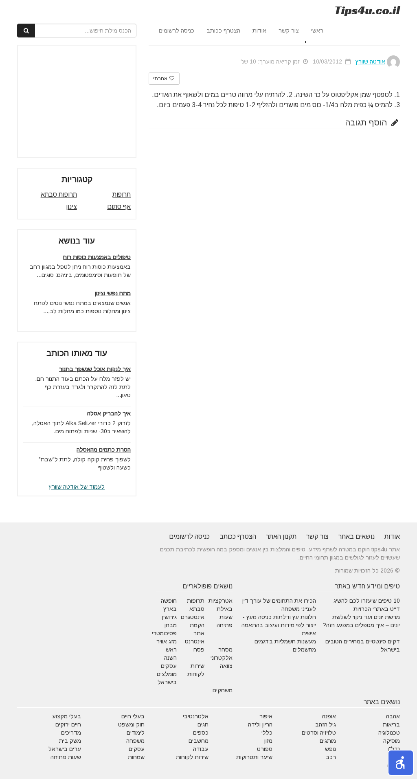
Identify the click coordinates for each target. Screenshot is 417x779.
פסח (198, 649)
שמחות (136, 757)
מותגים (328, 740)
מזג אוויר (166, 641)
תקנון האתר (281, 536)
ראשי (317, 30)
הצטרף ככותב (223, 30)
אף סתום (119, 206)
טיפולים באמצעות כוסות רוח (97, 257)
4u (367, 10)
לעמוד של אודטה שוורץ (77, 486)
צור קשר (289, 30)
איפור (265, 716)
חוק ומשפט (131, 724)
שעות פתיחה (65, 757)
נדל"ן (394, 749)
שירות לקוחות (192, 757)
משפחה (135, 740)
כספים (200, 732)
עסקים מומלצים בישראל (167, 674)
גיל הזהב (325, 724)
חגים (203, 724)
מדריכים (71, 732)
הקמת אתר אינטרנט (194, 633)
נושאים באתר (356, 536)
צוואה (226, 666)
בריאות (391, 724)
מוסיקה (391, 740)
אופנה (329, 716)
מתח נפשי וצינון (113, 293)
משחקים (223, 690)
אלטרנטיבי (195, 716)
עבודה (200, 749)
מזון (268, 740)
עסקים (137, 749)
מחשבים (198, 740)
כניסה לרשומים (176, 30)
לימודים (136, 732)
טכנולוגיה (389, 732)
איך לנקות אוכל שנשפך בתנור (95, 369)
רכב (331, 757)
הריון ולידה (260, 724)
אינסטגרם (192, 617)
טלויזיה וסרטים (319, 732)
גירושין (169, 617)
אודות (259, 30)
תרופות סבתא (59, 194)
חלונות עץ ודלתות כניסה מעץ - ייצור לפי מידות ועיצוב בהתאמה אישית (278, 625)
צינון (71, 206)
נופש (330, 749)
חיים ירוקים (68, 724)
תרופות (121, 194)
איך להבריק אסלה (109, 413)
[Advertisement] (70, 101)
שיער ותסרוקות (254, 757)
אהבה (393, 716)
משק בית (70, 740)
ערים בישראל (64, 749)
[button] (400, 762)
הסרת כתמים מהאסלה (104, 449)
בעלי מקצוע (66, 716)
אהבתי (161, 78)
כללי (266, 732)
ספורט (264, 749)
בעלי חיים (133, 716)
